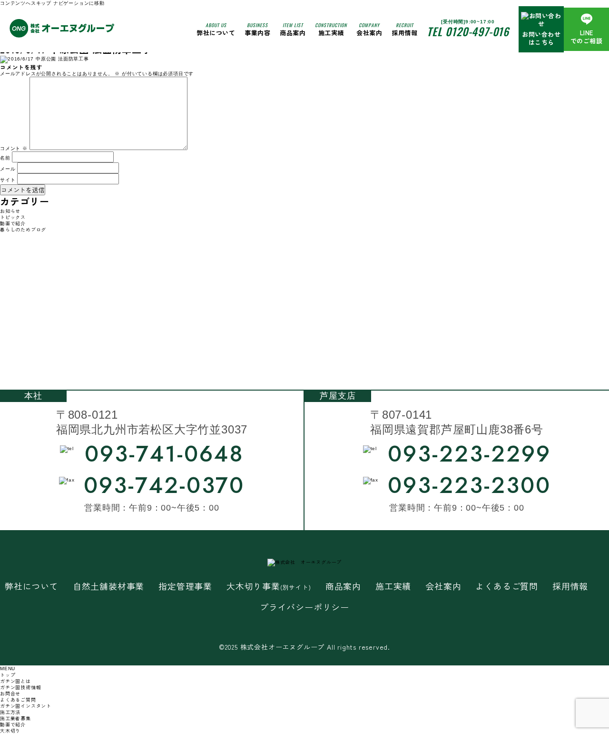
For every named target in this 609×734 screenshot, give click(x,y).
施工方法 (10, 711)
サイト (7, 179)
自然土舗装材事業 (108, 586)
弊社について (215, 29)
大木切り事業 (268, 586)
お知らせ (10, 210)
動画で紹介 (13, 223)
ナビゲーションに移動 (79, 3)
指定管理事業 (185, 586)
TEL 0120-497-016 (468, 31)
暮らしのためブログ (23, 229)
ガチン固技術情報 (20, 687)
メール (7, 168)
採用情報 (404, 29)
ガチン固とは (15, 680)
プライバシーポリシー (304, 607)
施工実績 (331, 29)
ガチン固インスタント (25, 705)
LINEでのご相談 (586, 36)
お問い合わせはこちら (541, 38)
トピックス (13, 217)
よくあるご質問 (506, 586)
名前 (5, 158)
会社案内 (369, 29)
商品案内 (343, 586)
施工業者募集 (15, 718)
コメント (14, 148)
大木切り (10, 730)
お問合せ (10, 693)
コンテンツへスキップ (25, 3)
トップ (7, 674)
